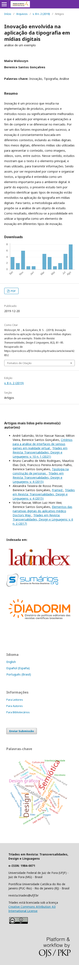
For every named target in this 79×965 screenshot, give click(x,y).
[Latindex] (39, 568)
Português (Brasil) (18, 674)
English (11, 662)
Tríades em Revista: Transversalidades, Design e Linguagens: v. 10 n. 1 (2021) (40, 452)
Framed (57, 490)
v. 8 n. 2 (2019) (41, 14)
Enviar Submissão (21, 731)
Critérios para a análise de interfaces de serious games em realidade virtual (42, 444)
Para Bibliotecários (18, 712)
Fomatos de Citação (19, 363)
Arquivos (22, 14)
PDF (13, 291)
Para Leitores (14, 699)
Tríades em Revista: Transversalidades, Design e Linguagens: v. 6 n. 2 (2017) (43, 519)
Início (7, 14)
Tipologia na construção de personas (41, 471)
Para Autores (14, 706)
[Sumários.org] (32, 586)
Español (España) (18, 668)
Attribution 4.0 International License (32, 909)
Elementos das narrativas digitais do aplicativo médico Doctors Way (42, 511)
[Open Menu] (4, 4)
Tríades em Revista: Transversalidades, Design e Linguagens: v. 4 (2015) (38, 477)
